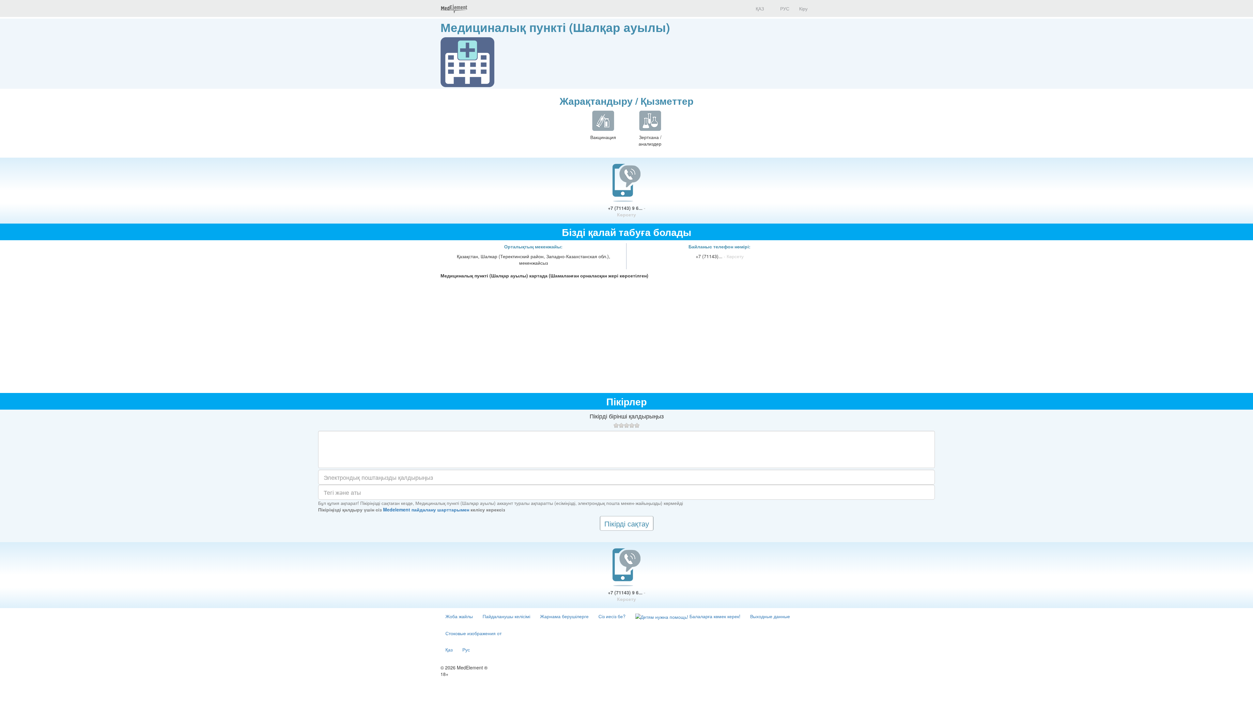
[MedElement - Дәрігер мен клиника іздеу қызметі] (454, 8)
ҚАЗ (759, 8)
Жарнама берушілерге (564, 616)
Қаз (449, 649)
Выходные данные (770, 616)
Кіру (803, 8)
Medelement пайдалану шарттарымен (426, 509)
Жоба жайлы (459, 616)
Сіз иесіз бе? (612, 616)
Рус (466, 649)
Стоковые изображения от (473, 633)
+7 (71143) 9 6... (626, 211)
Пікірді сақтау (626, 523)
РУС (784, 8)
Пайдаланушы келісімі (506, 616)
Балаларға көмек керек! (714, 616)
